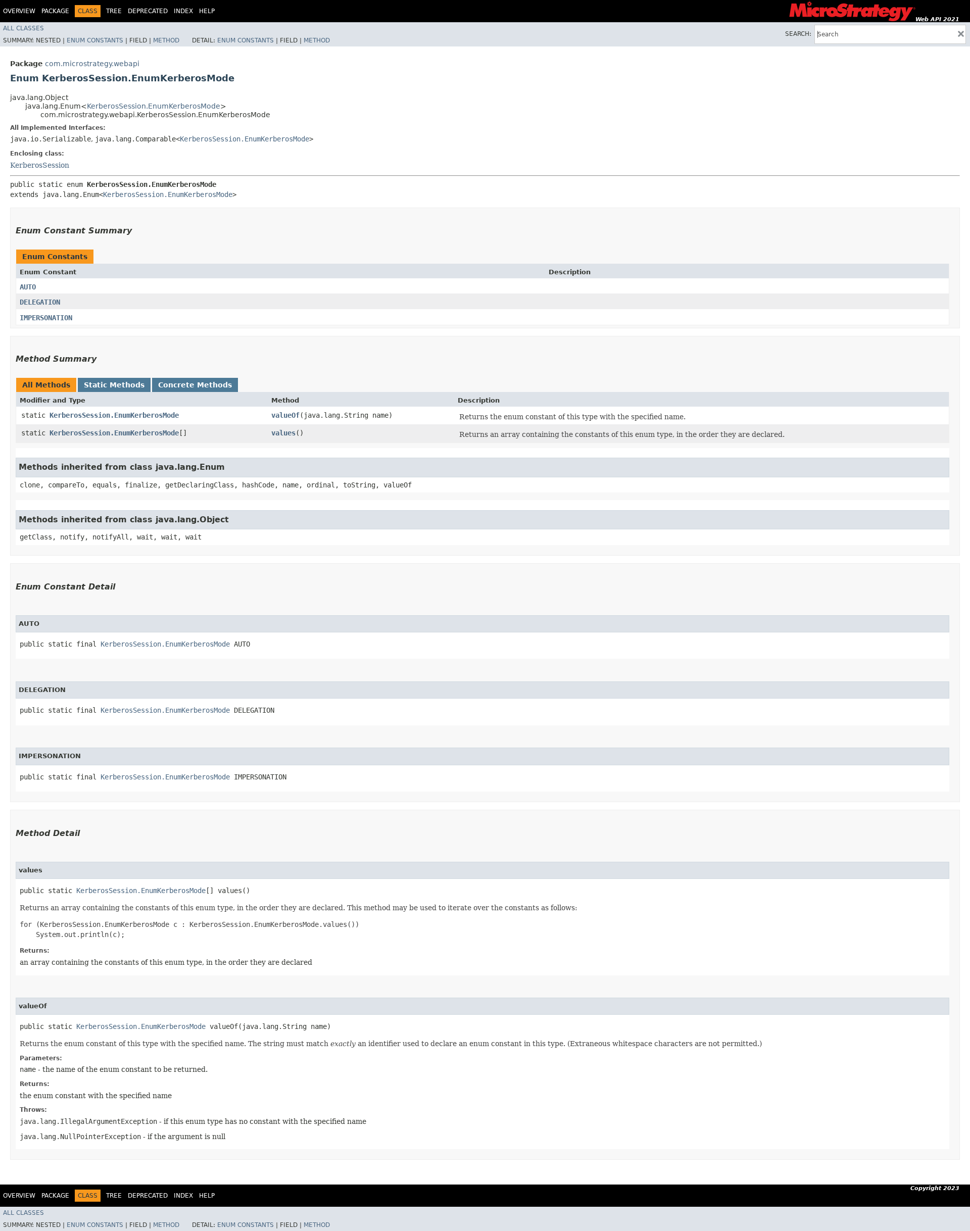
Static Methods (114, 385)
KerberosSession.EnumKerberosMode (153, 106)
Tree (114, 11)
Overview (19, 11)
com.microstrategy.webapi (92, 64)
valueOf (285, 415)
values (283, 433)
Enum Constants (95, 40)
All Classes (23, 28)
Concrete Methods (195, 385)
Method (166, 40)
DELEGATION (40, 302)
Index (183, 11)
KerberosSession (39, 165)
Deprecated (148, 11)
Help (207, 11)
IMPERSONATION (46, 318)
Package (55, 11)
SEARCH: (798, 33)
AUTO (28, 287)
